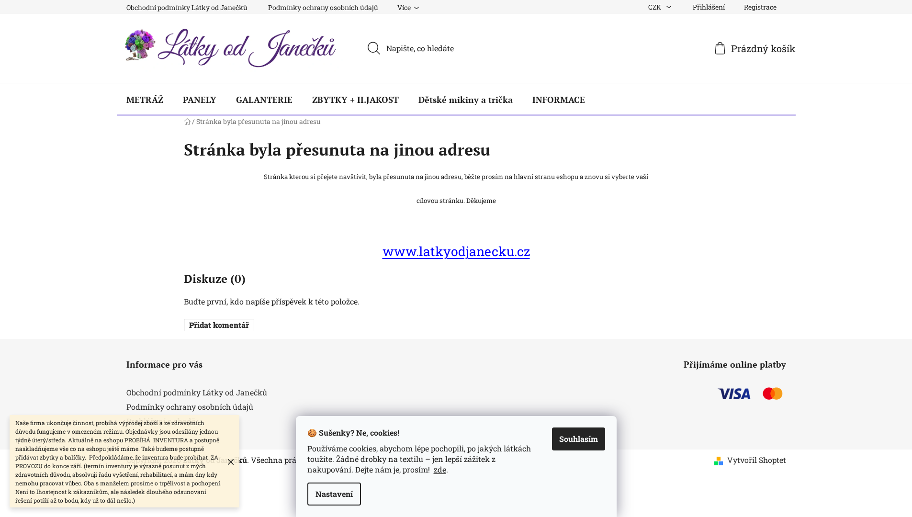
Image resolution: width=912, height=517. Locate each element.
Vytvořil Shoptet (756, 460)
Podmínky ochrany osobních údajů (323, 7)
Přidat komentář (219, 325)
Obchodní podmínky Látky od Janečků (187, 7)
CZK (655, 6)
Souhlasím (578, 439)
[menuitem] (145, 99)
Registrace (760, 6)
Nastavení (334, 494)
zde (440, 469)
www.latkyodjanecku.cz (456, 251)
